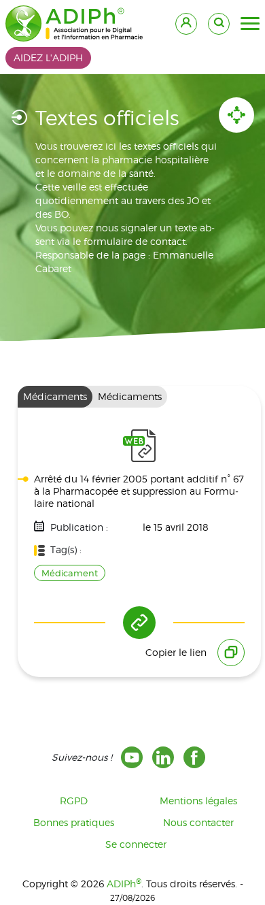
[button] (250, 24)
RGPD (74, 800)
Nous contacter (198, 822)
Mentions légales (198, 800)
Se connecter (135, 844)
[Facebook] (194, 757)
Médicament (69, 572)
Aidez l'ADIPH (48, 57)
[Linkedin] (163, 757)
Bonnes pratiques (73, 822)
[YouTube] (132, 757)
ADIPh (124, 883)
